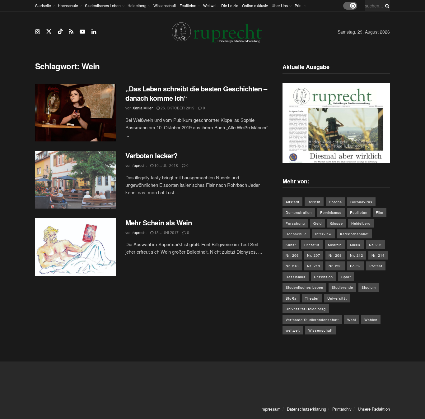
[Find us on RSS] (71, 31)
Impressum (270, 409)
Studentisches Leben (103, 5)
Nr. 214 (378, 255)
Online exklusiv (255, 5)
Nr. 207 (313, 255)
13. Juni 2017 (166, 232)
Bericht (314, 201)
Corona (335, 201)
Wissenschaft (164, 5)
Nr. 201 (375, 244)
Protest (375, 265)
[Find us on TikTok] (60, 31)
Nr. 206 (292, 255)
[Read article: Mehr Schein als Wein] (75, 247)
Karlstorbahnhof (354, 233)
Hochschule (68, 5)
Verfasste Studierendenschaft (312, 319)
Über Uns (280, 5)
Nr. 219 (313, 265)
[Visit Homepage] (216, 32)
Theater (312, 298)
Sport (346, 276)
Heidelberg (137, 5)
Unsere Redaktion (374, 409)
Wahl (351, 319)
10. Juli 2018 (165, 165)
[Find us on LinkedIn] (93, 31)
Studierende (342, 287)
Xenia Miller (143, 107)
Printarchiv (342, 409)
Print (298, 5)
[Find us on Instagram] (37, 31)
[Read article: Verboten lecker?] (75, 180)
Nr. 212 (356, 255)
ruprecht (140, 165)
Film (379, 212)
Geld (317, 223)
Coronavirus (361, 201)
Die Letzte (229, 5)
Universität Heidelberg (306, 308)
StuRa (291, 298)
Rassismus (296, 276)
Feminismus (331, 212)
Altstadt (292, 201)
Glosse (336, 223)
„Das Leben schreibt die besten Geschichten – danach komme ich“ (196, 93)
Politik (355, 265)
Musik (355, 244)
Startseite (43, 5)
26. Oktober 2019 (177, 107)
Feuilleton (188, 5)
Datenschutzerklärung (306, 409)
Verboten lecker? (151, 155)
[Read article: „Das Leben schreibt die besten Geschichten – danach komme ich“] (75, 113)
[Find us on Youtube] (82, 31)
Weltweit (210, 5)
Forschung (295, 223)
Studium (369, 287)
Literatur (312, 244)
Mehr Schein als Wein (158, 223)
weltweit (293, 330)
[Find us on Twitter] (49, 31)
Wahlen (370, 319)
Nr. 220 (335, 265)
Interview (323, 233)
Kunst (291, 244)
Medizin (335, 244)
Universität (337, 298)
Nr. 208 (335, 255)
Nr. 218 (292, 265)
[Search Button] (386, 5)
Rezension (323, 276)
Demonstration (299, 212)
